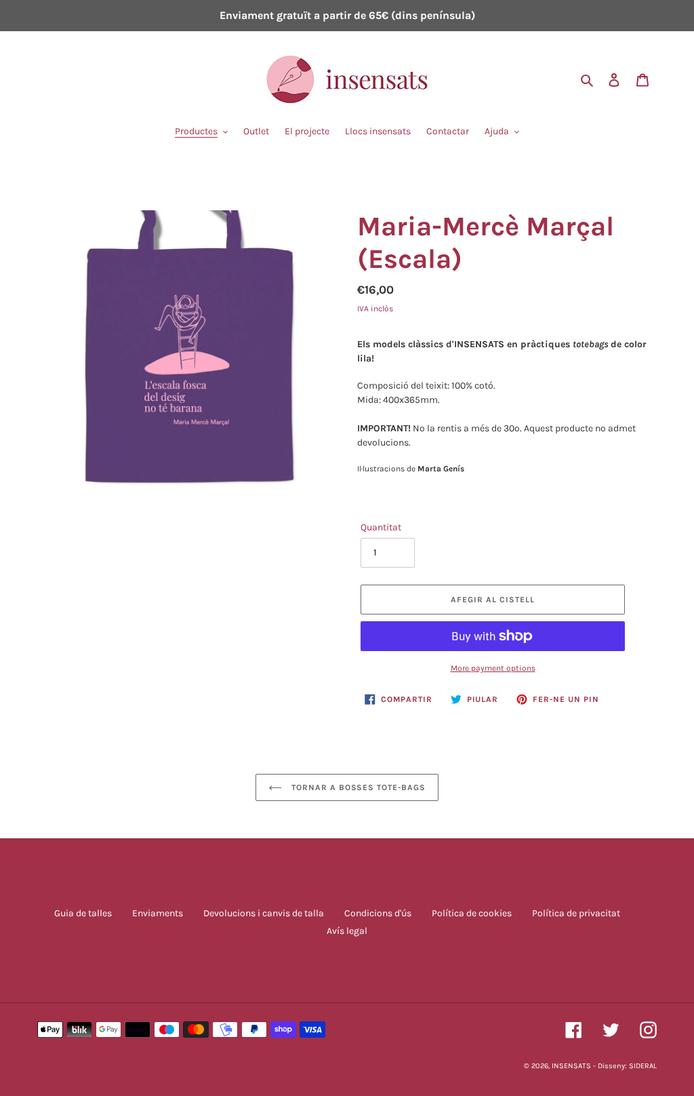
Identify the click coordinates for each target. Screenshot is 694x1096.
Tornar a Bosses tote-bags (357, 787)
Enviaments (157, 913)
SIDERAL (643, 1065)
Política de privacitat (576, 913)
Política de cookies (472, 913)
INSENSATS (571, 1065)
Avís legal (347, 931)
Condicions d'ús (377, 913)
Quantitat (381, 527)
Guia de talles (83, 913)
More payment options (493, 668)
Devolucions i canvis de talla (263, 913)
